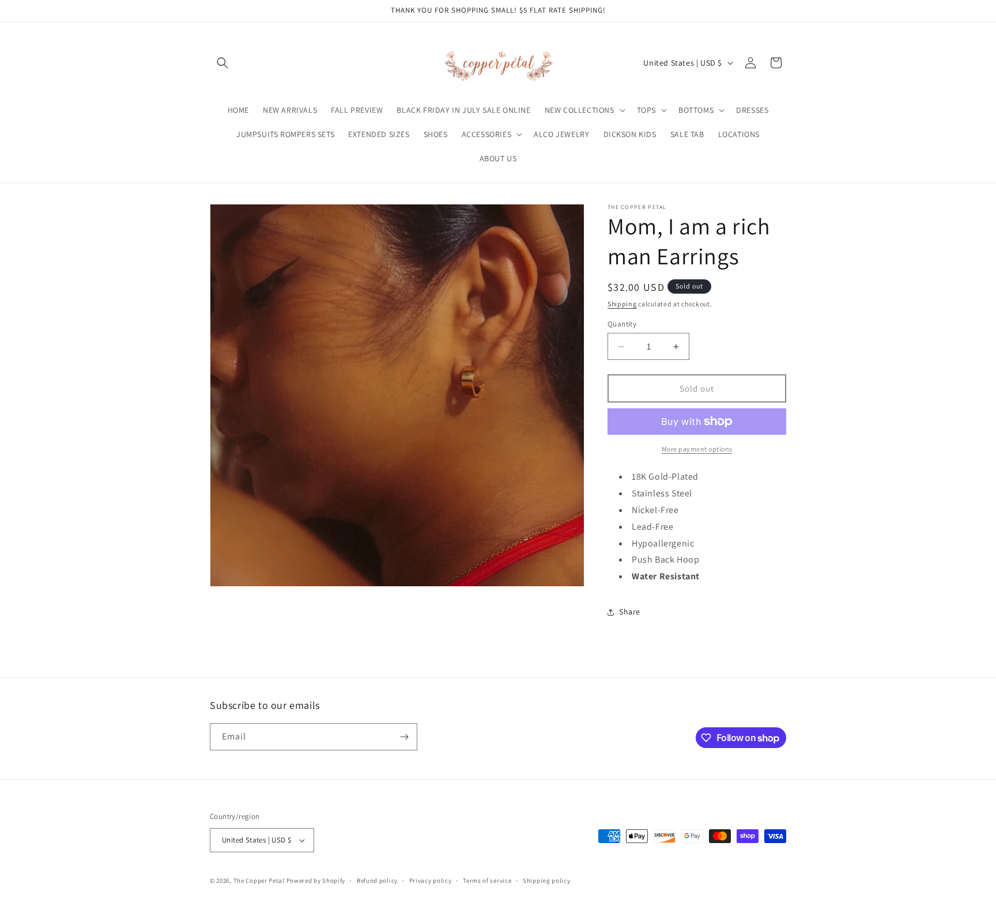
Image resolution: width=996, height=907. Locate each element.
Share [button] (629, 611)
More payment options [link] (697, 449)
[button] (222, 62)
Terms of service (487, 880)
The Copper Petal (259, 880)
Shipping (622, 303)
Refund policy (377, 880)
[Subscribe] (404, 736)
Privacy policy (430, 880)
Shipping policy (547, 880)
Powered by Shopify (316, 880)
